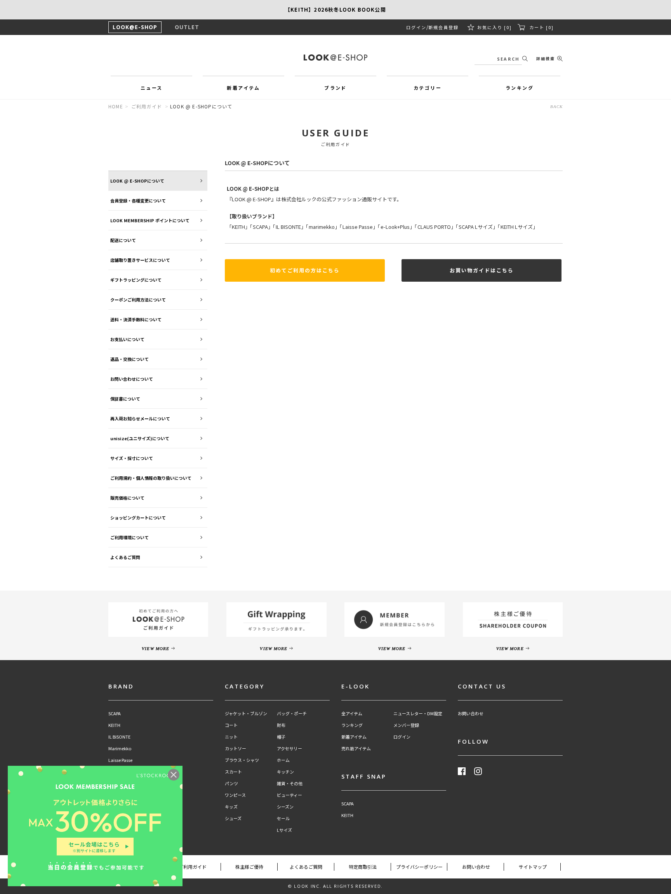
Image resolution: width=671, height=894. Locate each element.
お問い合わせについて (131, 379)
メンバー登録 (406, 725)
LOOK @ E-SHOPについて (137, 181)
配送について (123, 240)
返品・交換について (129, 359)
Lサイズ (284, 830)
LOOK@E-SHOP (135, 27)
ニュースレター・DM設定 (417, 713)
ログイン (416, 27)
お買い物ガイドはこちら (482, 270)
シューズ (233, 818)
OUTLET (187, 27)
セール (283, 818)
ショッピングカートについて (138, 517)
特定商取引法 (363, 866)
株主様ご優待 (249, 866)
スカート (233, 772)
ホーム (283, 760)
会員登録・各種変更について (138, 200)
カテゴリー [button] (428, 87)
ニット (231, 737)
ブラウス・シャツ (242, 760)
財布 (281, 725)
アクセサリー (289, 748)
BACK (556, 106)
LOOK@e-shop (335, 57)
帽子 (281, 737)
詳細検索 (545, 58)
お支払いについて (127, 339)
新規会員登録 (443, 27)
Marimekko (119, 748)
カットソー (235, 748)
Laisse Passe (120, 760)
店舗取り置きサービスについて (140, 260)
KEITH (114, 725)
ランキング (352, 725)
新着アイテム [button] (243, 87)
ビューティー (289, 795)
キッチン (285, 772)
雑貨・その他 (289, 783)
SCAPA (114, 713)
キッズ (231, 807)
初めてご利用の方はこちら (305, 270)
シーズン (285, 807)
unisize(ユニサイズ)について (139, 438)
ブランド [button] (335, 87)
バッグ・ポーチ (292, 713)
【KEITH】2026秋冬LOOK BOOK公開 (335, 9)
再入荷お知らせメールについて (140, 418)
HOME (115, 106)
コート (231, 725)
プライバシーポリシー (419, 866)
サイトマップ (533, 866)
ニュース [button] (152, 87)
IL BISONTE (119, 737)
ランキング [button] (520, 87)
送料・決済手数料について (136, 319)
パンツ (231, 783)
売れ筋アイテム (356, 748)
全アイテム (351, 713)
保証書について (125, 399)
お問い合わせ (470, 713)
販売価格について (127, 498)
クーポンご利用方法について (138, 299)
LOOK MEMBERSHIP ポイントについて (149, 220)
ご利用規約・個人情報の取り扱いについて (150, 478)
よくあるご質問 (125, 557)
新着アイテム (354, 737)
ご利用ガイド (146, 106)
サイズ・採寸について (131, 458)
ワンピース (235, 795)
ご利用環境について (129, 537)
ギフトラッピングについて (136, 280)
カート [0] (541, 27)
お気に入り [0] (494, 27)
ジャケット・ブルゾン (246, 713)
